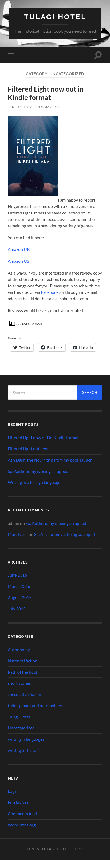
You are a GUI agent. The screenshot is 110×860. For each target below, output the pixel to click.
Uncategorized (21, 727)
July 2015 (17, 608)
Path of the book (23, 671)
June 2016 (17, 574)
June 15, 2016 (20, 107)
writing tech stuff (23, 750)
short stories (19, 682)
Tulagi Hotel (55, 17)
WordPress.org (22, 824)
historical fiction (22, 660)
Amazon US (18, 261)
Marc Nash (18, 534)
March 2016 (19, 586)
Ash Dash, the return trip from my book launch (50, 459)
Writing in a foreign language (34, 482)
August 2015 (20, 597)
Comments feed (22, 813)
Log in (13, 791)
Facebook (50, 292)
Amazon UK (19, 249)
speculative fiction (24, 694)
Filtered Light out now (28, 448)
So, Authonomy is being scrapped (38, 471)
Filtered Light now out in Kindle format (46, 93)
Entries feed (19, 802)
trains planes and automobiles (35, 705)
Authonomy (19, 649)
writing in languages (26, 739)
